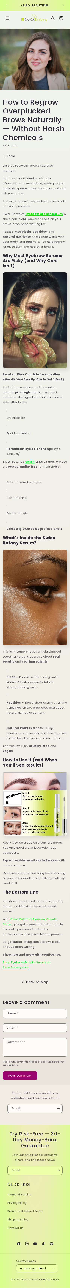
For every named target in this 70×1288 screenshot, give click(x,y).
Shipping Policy (17, 1219)
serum (30, 462)
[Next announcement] (63, 5)
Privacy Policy (17, 1203)
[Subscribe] (58, 1108)
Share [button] (11, 156)
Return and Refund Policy (25, 1211)
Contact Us (15, 1228)
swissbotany (28, 1279)
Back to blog (37, 982)
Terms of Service (19, 1194)
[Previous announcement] (7, 5)
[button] (7, 18)
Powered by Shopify (47, 1279)
